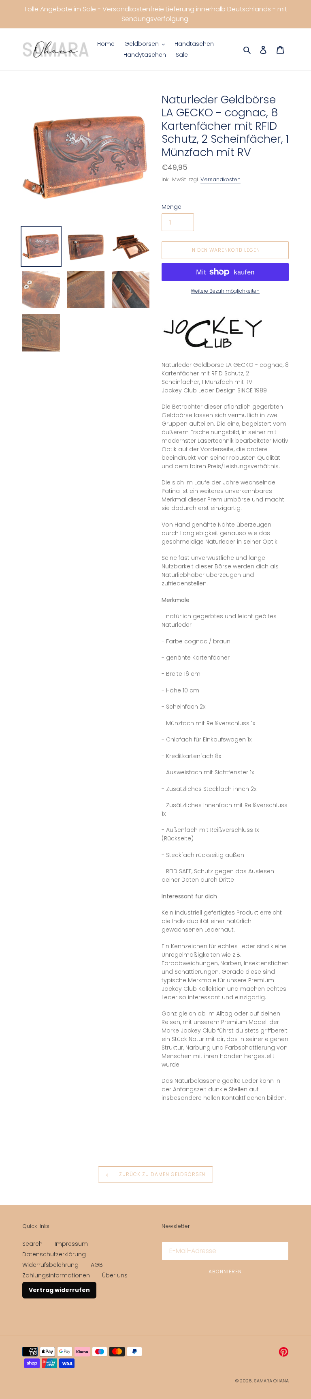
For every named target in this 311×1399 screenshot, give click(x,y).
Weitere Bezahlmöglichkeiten (225, 290)
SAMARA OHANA (271, 1381)
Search (32, 1244)
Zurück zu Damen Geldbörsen (162, 1174)
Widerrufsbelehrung (50, 1265)
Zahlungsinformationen (56, 1275)
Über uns (115, 1275)
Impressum (71, 1244)
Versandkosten (220, 179)
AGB (97, 1265)
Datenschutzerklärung (54, 1254)
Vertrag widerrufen (59, 1290)
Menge (171, 207)
